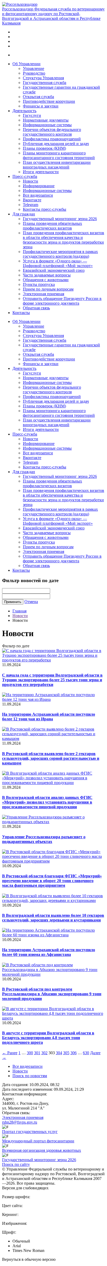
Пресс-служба (24, 176)
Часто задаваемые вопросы (47, 275)
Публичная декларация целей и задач (56, 143)
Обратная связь (36, 308)
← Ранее (9, 1053)
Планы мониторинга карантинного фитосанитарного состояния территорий (59, 155)
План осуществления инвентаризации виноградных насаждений (57, 164)
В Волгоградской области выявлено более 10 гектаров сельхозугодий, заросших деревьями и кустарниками (53, 917)
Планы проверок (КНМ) (44, 148)
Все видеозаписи (38, 195)
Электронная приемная (43, 294)
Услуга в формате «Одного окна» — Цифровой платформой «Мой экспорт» (58, 263)
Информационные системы (47, 125)
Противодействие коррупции (49, 101)
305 (66, 1053)
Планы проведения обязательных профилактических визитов (52, 225)
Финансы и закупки (40, 106)
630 (86, 1053)
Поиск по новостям (29, 1076)
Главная (19, 611)
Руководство (34, 73)
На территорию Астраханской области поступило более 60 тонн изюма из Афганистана (48, 952)
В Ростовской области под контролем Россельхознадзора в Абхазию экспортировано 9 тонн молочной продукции (51, 994)
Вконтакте (32, 200)
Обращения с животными (46, 280)
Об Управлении (26, 64)
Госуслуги (32, 115)
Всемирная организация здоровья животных (41, 1150)
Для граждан (23, 214)
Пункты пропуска (39, 284)
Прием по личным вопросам (48, 289)
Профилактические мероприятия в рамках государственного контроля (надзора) (60, 253)
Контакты (21, 312)
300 (30, 1053)
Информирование (39, 186)
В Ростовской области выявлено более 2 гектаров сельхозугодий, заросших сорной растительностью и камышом (50, 758)
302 (44, 1053)
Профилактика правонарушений (52, 139)
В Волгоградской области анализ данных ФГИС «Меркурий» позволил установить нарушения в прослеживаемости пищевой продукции (47, 802)
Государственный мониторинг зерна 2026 (60, 218)
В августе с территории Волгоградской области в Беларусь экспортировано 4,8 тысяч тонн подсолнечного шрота (48, 1038)
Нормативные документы (46, 120)
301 (37, 1053)
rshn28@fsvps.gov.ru (19, 1122)
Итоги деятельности (41, 172)
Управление (33, 68)
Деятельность (24, 110)
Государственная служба (44, 82)
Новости (30, 181)
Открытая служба (38, 96)
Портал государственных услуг (30, 1131)
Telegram (30, 204)
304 (59, 1053)
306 (73, 1053)
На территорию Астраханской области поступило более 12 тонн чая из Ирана (48, 716)
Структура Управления (43, 78)
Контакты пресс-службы (44, 209)
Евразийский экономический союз (53, 270)
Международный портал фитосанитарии (38, 1141)
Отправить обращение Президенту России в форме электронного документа (62, 300)
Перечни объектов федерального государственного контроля (52, 131)
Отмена (31, 601)
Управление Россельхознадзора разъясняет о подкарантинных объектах (43, 839)
